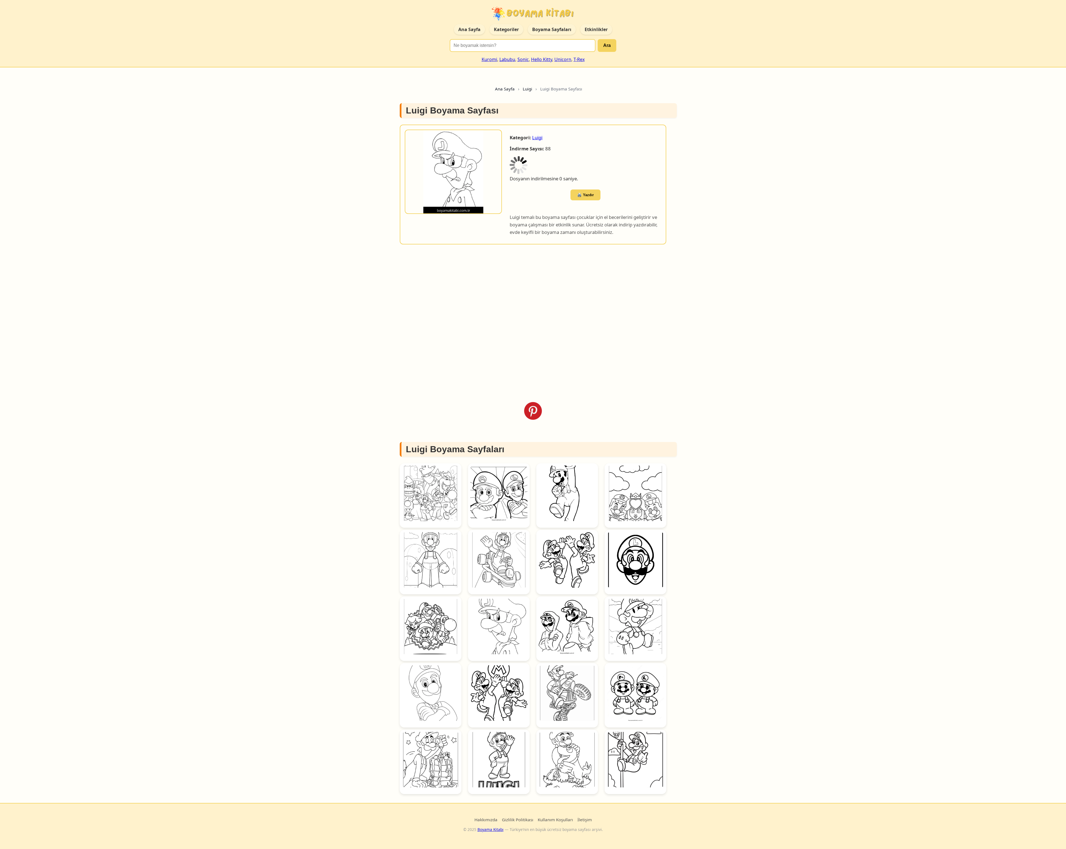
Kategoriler (506, 29)
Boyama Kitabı (490, 805)
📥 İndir (570, 166)
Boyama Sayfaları (551, 29)
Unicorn (562, 59)
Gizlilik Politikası (517, 795)
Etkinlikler (596, 29)
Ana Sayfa (469, 29)
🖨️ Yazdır (601, 166)
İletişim (584, 795)
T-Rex (579, 59)
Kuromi (489, 59)
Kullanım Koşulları (555, 795)
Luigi (537, 137)
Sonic (523, 59)
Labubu (507, 59)
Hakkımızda (485, 795)
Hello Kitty (541, 59)
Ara (607, 45)
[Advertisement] (533, 299)
